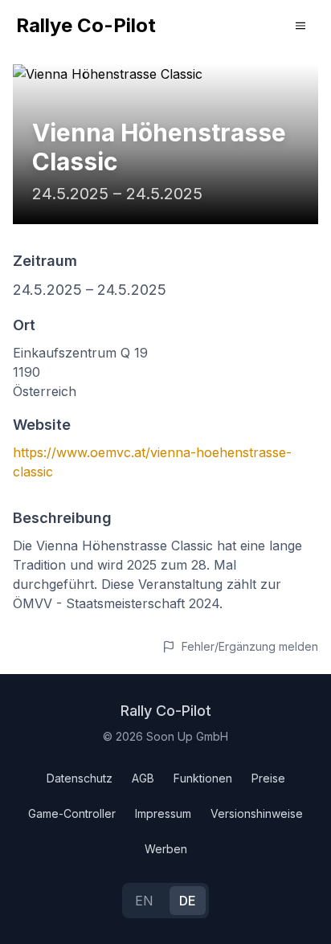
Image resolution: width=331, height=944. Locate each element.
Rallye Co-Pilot (86, 25)
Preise (268, 778)
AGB (143, 778)
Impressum (163, 813)
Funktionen (203, 778)
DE (187, 901)
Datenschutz (79, 778)
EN (144, 901)
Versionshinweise (256, 813)
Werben (166, 849)
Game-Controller (72, 813)
